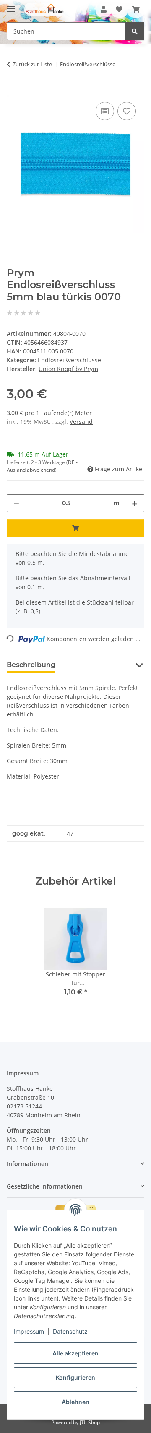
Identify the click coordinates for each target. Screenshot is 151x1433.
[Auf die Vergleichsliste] (105, 111)
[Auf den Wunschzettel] (126, 111)
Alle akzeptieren (75, 1353)
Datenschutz (70, 1331)
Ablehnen (75, 1401)
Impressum (29, 1331)
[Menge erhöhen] (134, 503)
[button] (103, 9)
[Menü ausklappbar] (11, 5)
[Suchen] (134, 31)
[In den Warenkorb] (13, 90)
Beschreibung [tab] (31, 665)
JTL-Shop (90, 1422)
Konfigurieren (75, 1377)
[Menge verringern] (16, 503)
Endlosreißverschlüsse (69, 360)
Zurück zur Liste (32, 64)
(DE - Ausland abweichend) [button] (42, 466)
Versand (81, 422)
